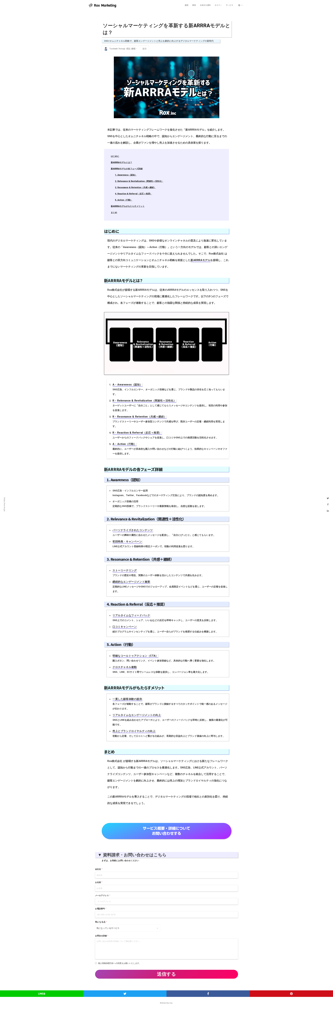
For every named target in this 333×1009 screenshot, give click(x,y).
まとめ (114, 212)
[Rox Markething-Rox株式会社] (103, 5)
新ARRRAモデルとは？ (121, 162)
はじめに (115, 156)
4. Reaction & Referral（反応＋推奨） (133, 193)
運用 (144, 49)
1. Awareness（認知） (126, 175)
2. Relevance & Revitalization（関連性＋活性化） (139, 181)
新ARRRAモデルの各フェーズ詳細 (127, 168)
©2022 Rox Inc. (166, 1003)
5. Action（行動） (123, 200)
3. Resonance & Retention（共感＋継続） (135, 187)
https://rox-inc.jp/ (4, 504)
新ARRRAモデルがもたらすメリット (128, 206)
